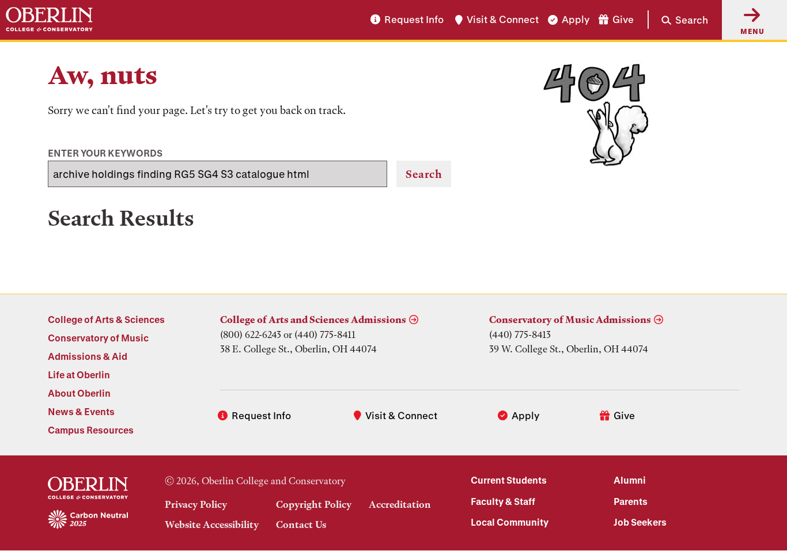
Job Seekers (640, 521)
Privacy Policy (196, 504)
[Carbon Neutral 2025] (88, 520)
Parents (631, 501)
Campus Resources (91, 429)
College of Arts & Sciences (106, 319)
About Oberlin (79, 392)
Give (623, 19)
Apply (575, 19)
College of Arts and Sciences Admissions (313, 319)
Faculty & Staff (503, 501)
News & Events (81, 411)
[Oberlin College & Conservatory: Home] (49, 19)
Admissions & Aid (87, 356)
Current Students (509, 479)
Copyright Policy (313, 504)
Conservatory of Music (98, 337)
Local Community (509, 521)
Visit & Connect (503, 19)
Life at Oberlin (79, 374)
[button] (678, 19)
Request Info (414, 19)
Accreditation (400, 504)
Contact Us (301, 524)
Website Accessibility (212, 524)
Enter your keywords (105, 152)
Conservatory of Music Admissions (570, 319)
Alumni (630, 479)
